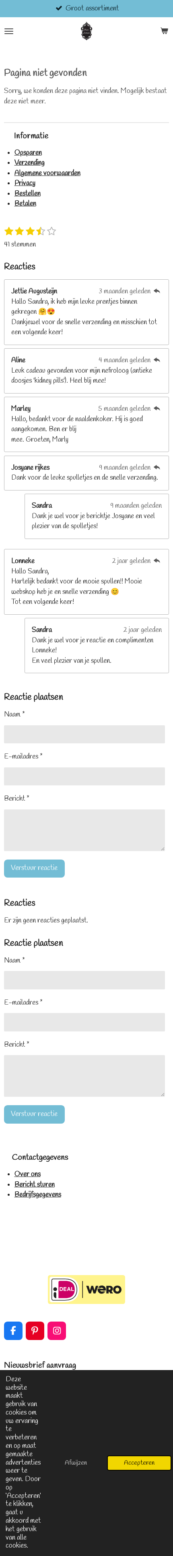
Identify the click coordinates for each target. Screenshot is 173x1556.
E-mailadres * (23, 756)
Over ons (27, 1174)
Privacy (24, 183)
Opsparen (28, 152)
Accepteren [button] (139, 1463)
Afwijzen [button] (76, 1463)
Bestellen (27, 193)
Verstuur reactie (34, 868)
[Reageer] (157, 291)
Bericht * (16, 798)
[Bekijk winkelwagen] (164, 31)
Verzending (29, 163)
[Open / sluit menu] (9, 31)
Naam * (14, 714)
